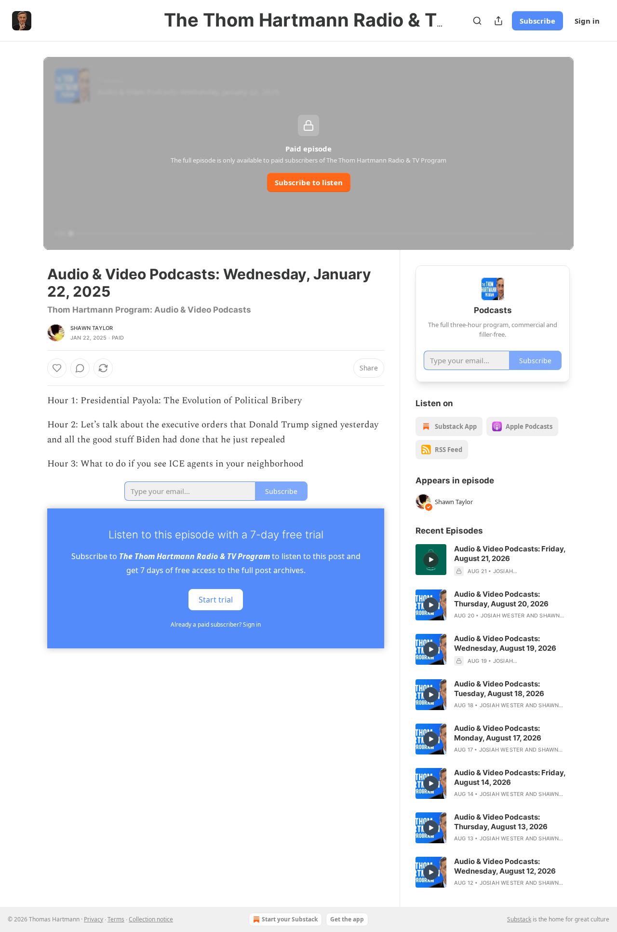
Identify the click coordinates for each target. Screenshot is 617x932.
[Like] (57, 368)
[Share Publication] (498, 20)
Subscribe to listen (309, 182)
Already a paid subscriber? (216, 624)
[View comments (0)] (80, 368)
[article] (493, 560)
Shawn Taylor (91, 328)
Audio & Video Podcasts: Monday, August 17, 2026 (497, 733)
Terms (115, 919)
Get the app (347, 919)
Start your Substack (290, 919)
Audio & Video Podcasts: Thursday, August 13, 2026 (501, 821)
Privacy (93, 919)
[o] (431, 559)
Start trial (216, 599)
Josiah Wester (503, 615)
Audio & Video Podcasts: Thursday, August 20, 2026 (501, 598)
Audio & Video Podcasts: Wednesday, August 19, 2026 (505, 643)
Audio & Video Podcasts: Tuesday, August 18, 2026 (499, 688)
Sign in (587, 21)
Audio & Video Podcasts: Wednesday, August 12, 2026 (505, 866)
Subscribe (537, 21)
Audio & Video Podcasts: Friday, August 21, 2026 (509, 553)
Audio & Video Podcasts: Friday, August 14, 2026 (509, 777)
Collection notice (151, 919)
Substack (519, 919)
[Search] (477, 20)
